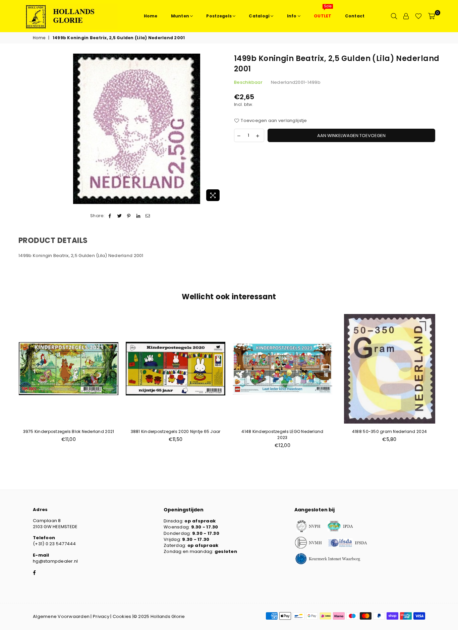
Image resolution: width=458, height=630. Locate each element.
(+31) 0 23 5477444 (54, 544)
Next (450, 385)
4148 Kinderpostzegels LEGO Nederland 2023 (282, 434)
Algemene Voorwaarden (61, 616)
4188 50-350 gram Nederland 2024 (389, 431)
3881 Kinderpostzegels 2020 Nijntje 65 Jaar (176, 431)
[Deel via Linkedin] (138, 216)
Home (39, 38)
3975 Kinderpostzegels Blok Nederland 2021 (68, 431)
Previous (7, 385)
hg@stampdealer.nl (55, 561)
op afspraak (200, 521)
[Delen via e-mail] (148, 216)
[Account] (406, 16)
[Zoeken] (394, 16)
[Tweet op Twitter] (119, 216)
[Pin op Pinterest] (128, 216)
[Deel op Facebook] (110, 216)
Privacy (101, 616)
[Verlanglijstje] (418, 16)
